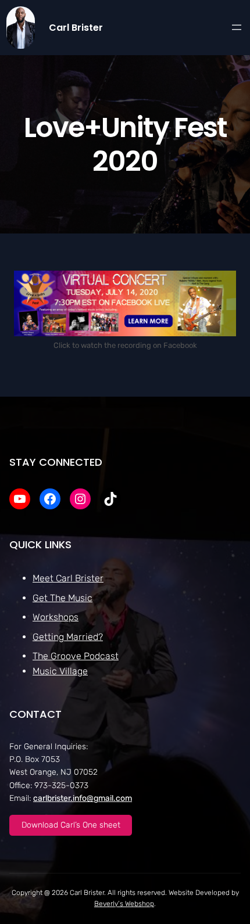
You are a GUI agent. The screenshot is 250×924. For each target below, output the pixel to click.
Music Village (60, 671)
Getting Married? (68, 636)
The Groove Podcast (76, 655)
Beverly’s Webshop (124, 904)
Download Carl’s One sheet (71, 825)
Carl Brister (76, 27)
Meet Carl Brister (68, 578)
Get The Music (62, 597)
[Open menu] (237, 27)
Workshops (55, 617)
